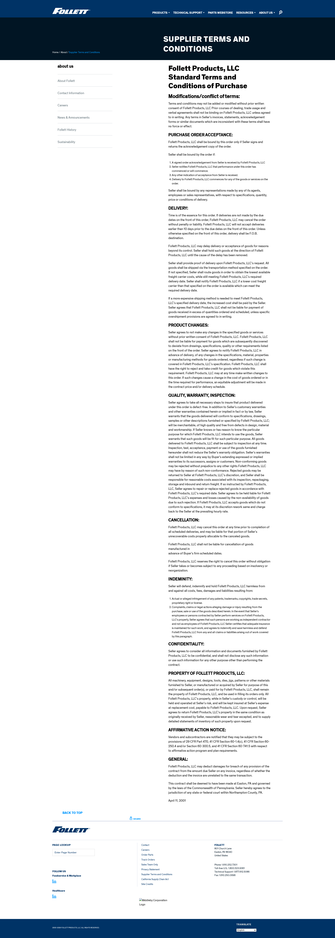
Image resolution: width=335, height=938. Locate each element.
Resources (244, 12)
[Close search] (280, 13)
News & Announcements (74, 118)
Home (55, 52)
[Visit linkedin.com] (54, 882)
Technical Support (187, 12)
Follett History (67, 130)
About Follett (66, 81)
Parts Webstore (220, 12)
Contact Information (71, 93)
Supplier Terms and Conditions (156, 874)
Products (160, 12)
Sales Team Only (149, 864)
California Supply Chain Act (155, 879)
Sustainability (66, 142)
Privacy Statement (150, 869)
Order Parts (147, 854)
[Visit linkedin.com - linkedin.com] (54, 897)
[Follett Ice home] (71, 830)
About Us (266, 12)
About (64, 52)
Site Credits (147, 884)
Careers (63, 105)
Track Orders (148, 859)
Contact (145, 845)
